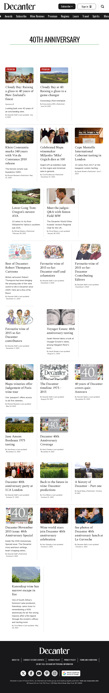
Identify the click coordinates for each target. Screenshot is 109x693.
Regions (65, 16)
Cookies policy (54, 659)
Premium (52, 16)
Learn (76, 16)
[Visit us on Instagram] (55, 673)
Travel (85, 16)
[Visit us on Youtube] (39, 673)
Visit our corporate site (89, 681)
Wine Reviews (37, 16)
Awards (8, 16)
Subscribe (66, 6)
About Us (15, 659)
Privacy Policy (70, 659)
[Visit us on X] (23, 673)
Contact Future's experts (33, 659)
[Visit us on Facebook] (31, 673)
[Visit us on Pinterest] (47, 673)
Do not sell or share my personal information (54, 664)
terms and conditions (88, 659)
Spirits (96, 16)
